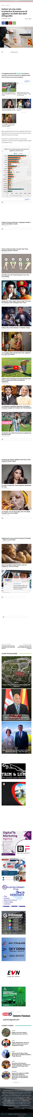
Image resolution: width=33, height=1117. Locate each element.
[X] (6, 23)
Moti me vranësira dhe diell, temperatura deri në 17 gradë (24, 647)
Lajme (16, 715)
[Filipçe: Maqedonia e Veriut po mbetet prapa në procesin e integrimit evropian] (16, 705)
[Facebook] (3, 23)
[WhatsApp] (14, 23)
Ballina (3, 5)
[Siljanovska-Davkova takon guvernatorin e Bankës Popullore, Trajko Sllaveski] (16, 737)
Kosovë (16, 682)
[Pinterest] (10, 23)
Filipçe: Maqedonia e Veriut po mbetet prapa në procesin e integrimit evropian (16, 718)
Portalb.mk (19, 73)
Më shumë (16, 1082)
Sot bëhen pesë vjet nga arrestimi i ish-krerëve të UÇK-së (8, 647)
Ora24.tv (5, 1114)
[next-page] (5, 757)
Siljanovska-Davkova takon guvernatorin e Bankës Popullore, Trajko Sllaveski (16, 750)
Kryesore (8, 5)
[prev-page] (3, 757)
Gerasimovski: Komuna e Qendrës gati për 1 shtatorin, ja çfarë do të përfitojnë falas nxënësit (21, 1065)
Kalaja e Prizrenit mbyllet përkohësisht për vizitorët (16, 685)
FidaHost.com (28, 1116)
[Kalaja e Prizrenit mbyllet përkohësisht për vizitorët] (16, 672)
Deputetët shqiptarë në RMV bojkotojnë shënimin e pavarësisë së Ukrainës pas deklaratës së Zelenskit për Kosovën (20, 1076)
